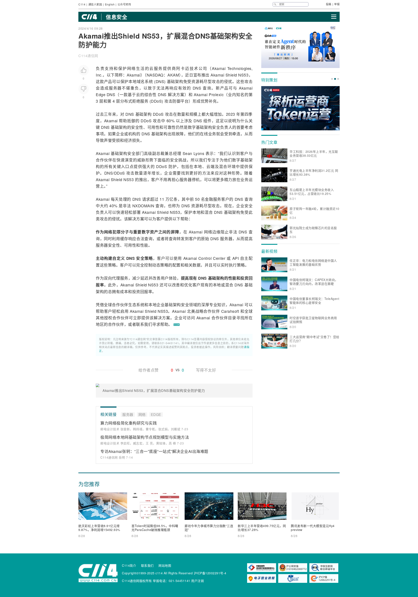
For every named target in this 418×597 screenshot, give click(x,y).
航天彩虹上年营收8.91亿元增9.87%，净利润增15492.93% (99, 528)
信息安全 (116, 16)
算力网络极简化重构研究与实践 (128, 423)
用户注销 (197, 580)
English (110, 4)
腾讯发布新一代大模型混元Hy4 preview (313, 528)
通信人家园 (95, 4)
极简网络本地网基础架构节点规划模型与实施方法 (144, 437)
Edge (100, 94)
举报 (337, 4)
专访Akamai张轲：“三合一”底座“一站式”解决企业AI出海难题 (154, 451)
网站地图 (164, 565)
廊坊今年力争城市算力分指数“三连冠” (209, 528)
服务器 (115, 88)
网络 (131, 68)
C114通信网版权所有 (137, 580)
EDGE (156, 414)
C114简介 (129, 565)
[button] (332, 79)
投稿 (328, 4)
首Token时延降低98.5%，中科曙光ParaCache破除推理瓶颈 (154, 528)
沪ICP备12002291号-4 (210, 573)
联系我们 (147, 565)
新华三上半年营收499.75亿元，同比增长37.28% (262, 528)
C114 (81, 4)
